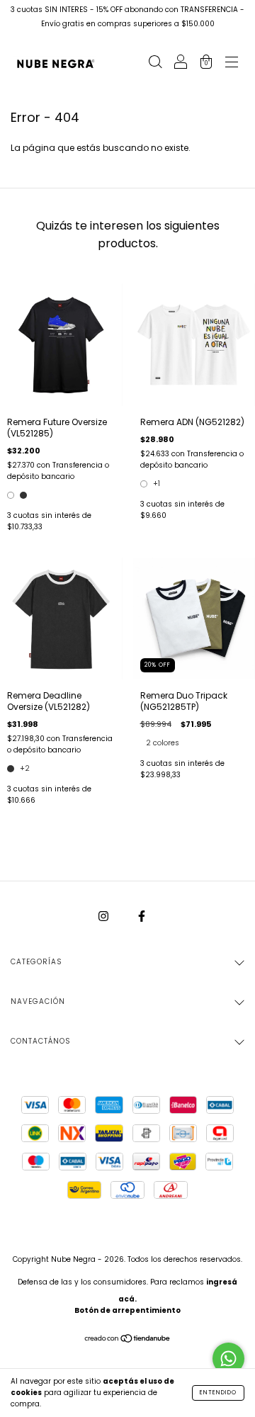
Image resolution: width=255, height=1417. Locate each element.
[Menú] (232, 63)
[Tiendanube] (128, 1340)
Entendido (218, 1392)
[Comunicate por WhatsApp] (228, 1358)
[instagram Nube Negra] (104, 916)
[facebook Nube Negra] (141, 916)
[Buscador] (155, 63)
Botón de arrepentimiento (127, 1310)
